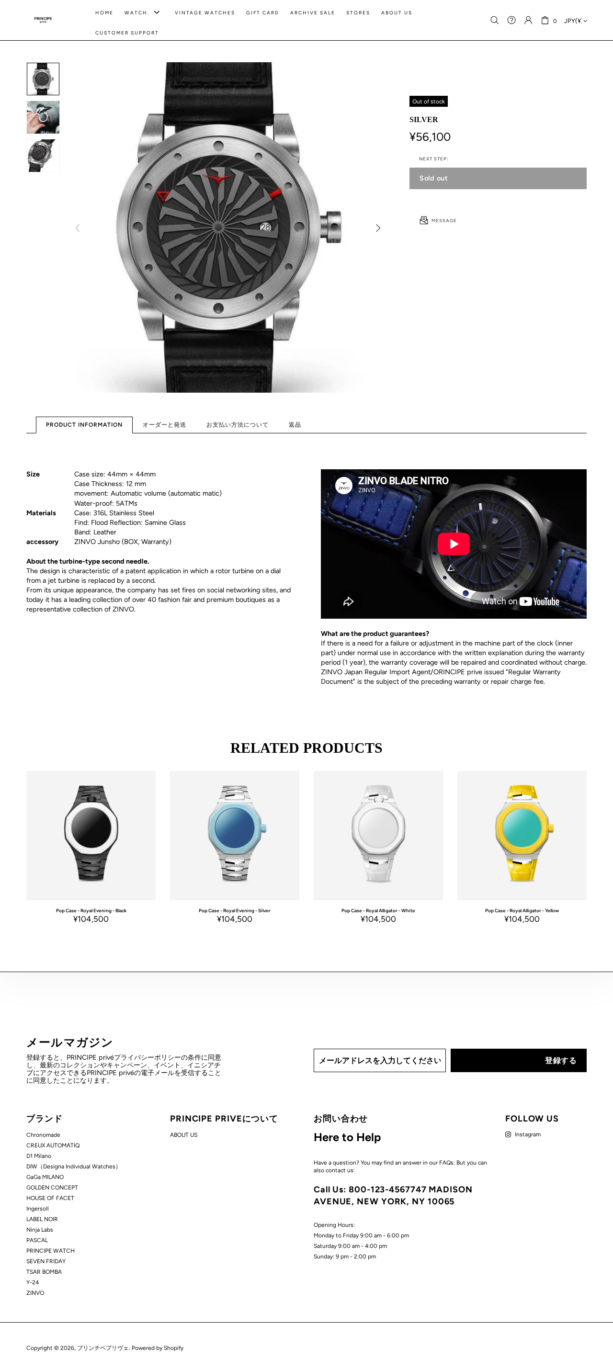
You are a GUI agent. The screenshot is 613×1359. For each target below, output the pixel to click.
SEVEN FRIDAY (46, 1261)
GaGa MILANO (45, 1177)
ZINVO (35, 1293)
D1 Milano (38, 1156)
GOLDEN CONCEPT (52, 1187)
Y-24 (32, 1282)
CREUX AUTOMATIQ (52, 1145)
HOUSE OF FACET (50, 1198)
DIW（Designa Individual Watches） (73, 1166)
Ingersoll (37, 1208)
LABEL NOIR (42, 1219)
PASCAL (37, 1240)
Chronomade (43, 1135)
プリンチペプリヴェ (43, 20)
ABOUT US (183, 1135)
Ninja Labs (39, 1229)
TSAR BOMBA (44, 1271)
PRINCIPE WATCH (50, 1250)
